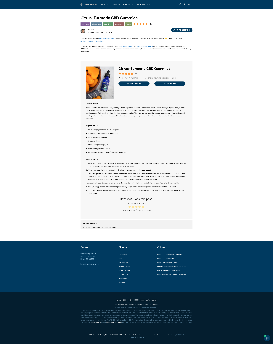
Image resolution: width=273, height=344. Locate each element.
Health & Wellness (121, 305)
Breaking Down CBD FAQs (167, 262)
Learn (114, 4)
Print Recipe (135, 83)
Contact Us (123, 274)
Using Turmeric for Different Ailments (171, 274)
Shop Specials (143, 4)
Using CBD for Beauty (165, 258)
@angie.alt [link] (100, 41)
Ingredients (123, 262)
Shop (103, 4)
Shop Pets (140, 305)
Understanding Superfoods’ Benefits (171, 266)
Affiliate (122, 282)
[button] (180, 4)
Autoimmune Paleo (106, 38)
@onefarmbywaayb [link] (145, 46)
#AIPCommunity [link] (126, 46)
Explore (126, 4)
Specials (155, 305)
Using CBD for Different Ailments (169, 254)
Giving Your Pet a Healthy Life (168, 270)
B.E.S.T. (121, 258)
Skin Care (132, 305)
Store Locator (124, 270)
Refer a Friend (124, 266)
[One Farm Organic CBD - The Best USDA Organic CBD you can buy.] (89, 4)
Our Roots (123, 254)
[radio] (130, 206)
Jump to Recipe (180, 30)
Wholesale (123, 278)
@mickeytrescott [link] (87, 41)
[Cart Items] (189, 4)
